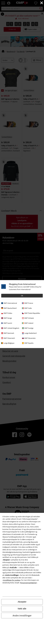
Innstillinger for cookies (11, 580)
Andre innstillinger (22, 615)
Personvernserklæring (28, 583)
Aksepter (22, 602)
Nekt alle (22, 608)
